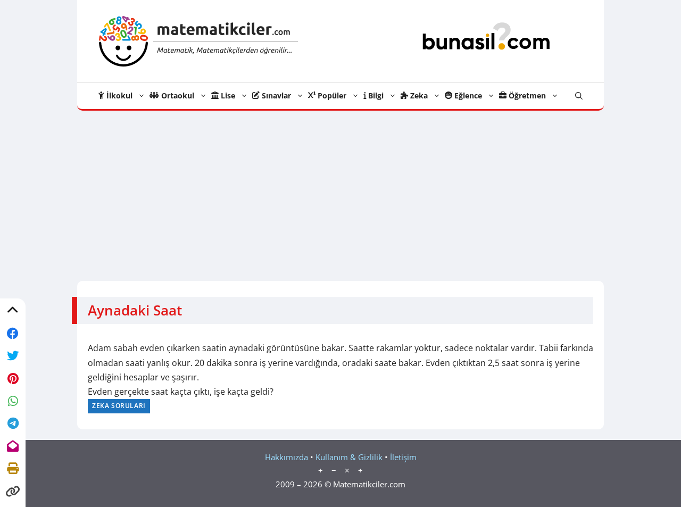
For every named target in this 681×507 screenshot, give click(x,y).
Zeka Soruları (119, 405)
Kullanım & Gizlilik (349, 457)
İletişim (403, 457)
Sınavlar (275, 95)
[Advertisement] (340, 190)
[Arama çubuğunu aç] (579, 95)
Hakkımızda (286, 457)
